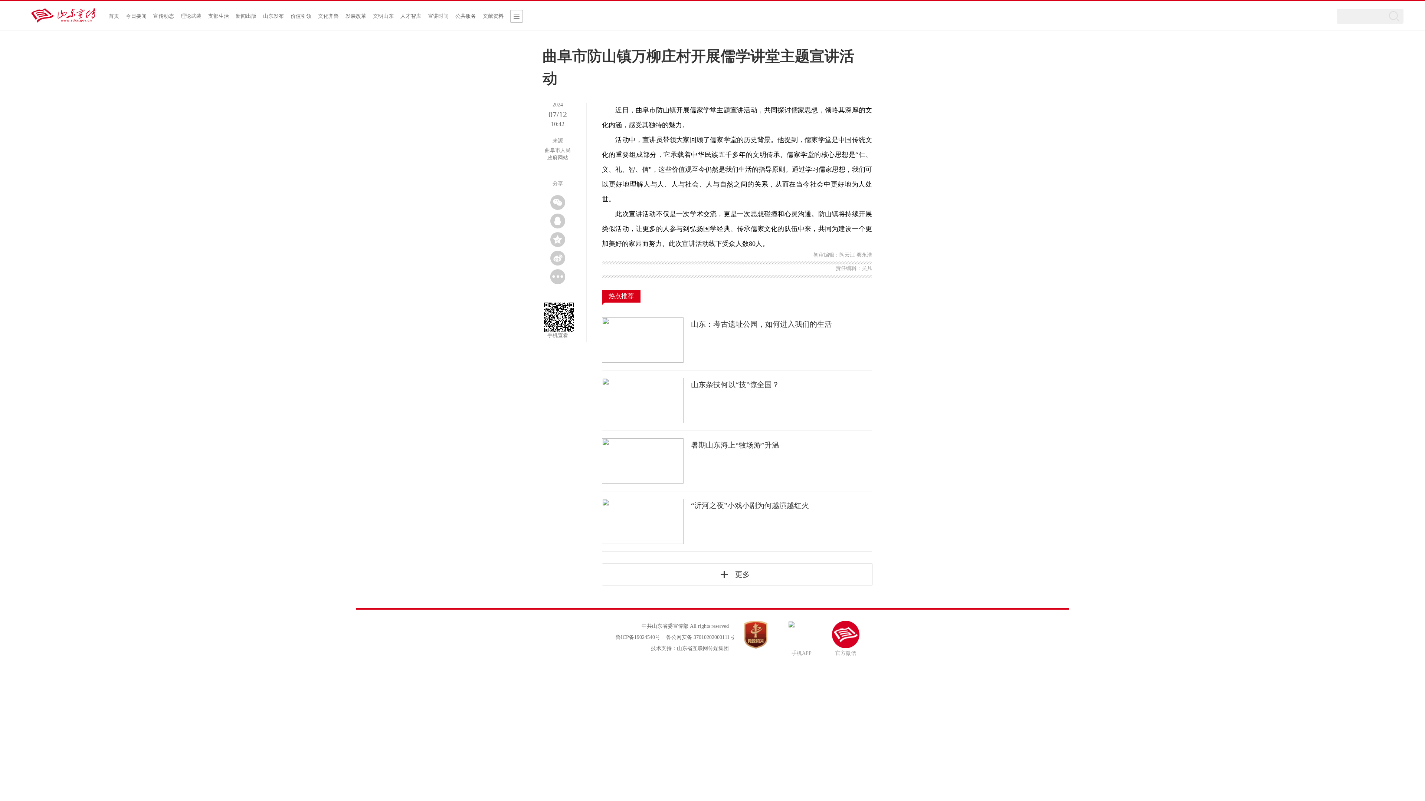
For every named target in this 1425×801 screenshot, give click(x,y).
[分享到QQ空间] (557, 239)
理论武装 (191, 16)
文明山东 (383, 16)
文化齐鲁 (328, 16)
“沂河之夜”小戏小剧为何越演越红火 (750, 505)
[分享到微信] (557, 202)
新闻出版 (246, 16)
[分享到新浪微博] (557, 258)
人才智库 (410, 16)
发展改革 (355, 16)
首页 (114, 16)
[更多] (557, 276)
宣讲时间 (438, 16)
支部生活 (218, 16)
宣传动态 (163, 16)
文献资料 (493, 16)
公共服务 (465, 16)
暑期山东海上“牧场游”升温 (735, 445)
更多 (742, 574)
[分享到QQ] (557, 221)
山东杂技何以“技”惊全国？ (735, 384)
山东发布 (273, 16)
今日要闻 (136, 16)
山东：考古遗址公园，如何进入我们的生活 (761, 324)
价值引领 (301, 16)
